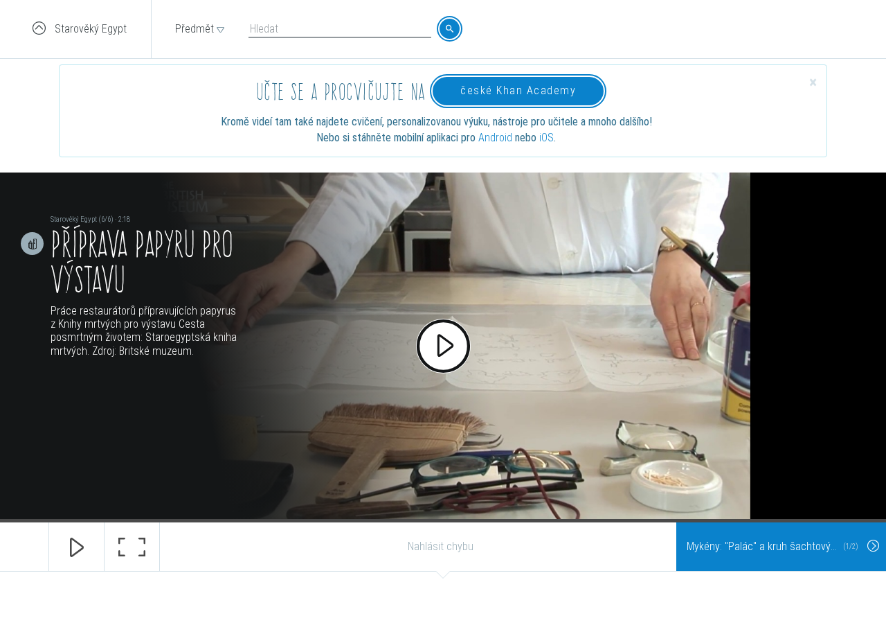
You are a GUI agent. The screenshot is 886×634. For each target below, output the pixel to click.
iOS (546, 137)
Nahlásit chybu (440, 546)
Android (495, 137)
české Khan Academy (518, 90)
